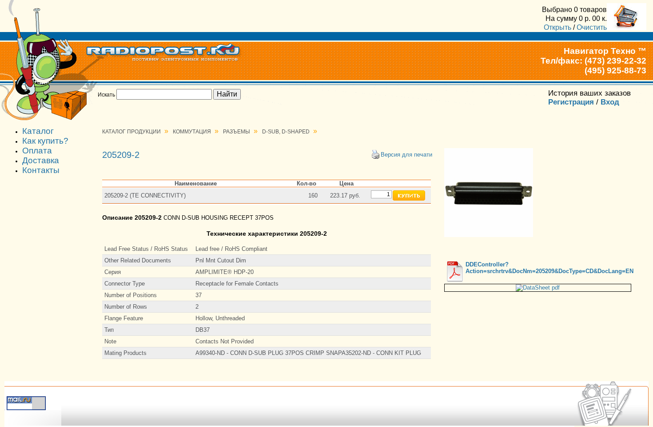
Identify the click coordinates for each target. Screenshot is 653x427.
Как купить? (45, 140)
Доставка (40, 160)
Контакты (41, 170)
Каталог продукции (131, 132)
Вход (610, 102)
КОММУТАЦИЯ (192, 132)
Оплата (37, 150)
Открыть (557, 27)
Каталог (38, 131)
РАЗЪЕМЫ (236, 132)
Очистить (592, 27)
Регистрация (571, 102)
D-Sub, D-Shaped (286, 132)
